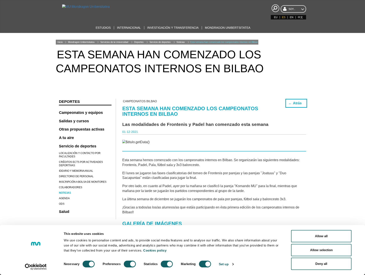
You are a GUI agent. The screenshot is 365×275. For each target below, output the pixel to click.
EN (291, 17)
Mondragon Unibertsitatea (81, 42)
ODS (61, 203)
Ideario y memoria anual (76, 170)
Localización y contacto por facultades (80, 155)
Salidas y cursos (74, 121)
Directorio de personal (76, 176)
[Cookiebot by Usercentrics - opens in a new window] (35, 267)
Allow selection (321, 250)
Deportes (139, 42)
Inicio (60, 42)
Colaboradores (70, 187)
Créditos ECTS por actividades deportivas (81, 164)
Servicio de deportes (160, 42)
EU (276, 17)
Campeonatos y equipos (81, 112)
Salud (64, 212)
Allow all (321, 236)
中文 (300, 17)
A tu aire (66, 138)
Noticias (181, 42)
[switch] (130, 264)
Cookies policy (154, 250)
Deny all (321, 263)
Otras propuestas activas (81, 129)
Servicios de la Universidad (114, 42)
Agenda (64, 198)
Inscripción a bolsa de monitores (82, 181)
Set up (224, 264)
